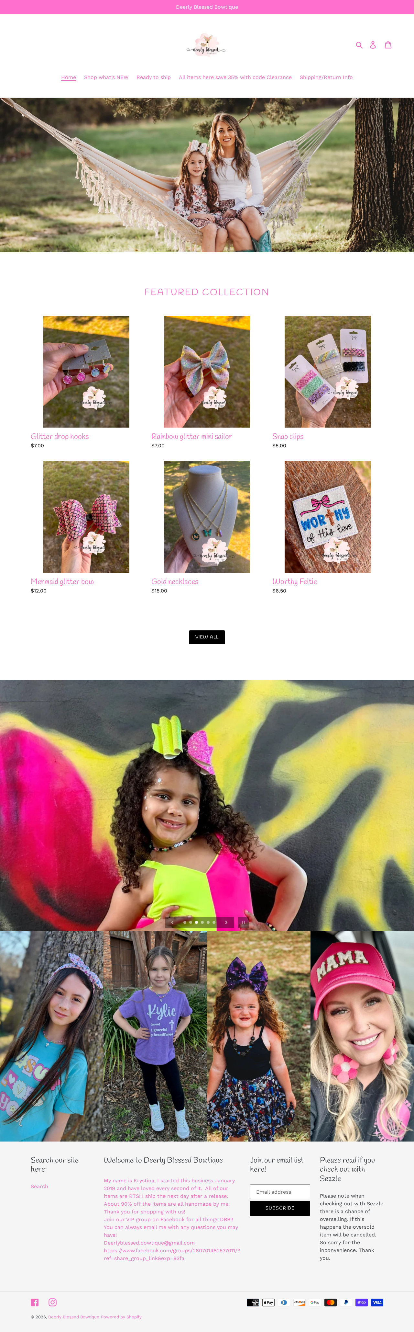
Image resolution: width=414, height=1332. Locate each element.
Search (39, 1186)
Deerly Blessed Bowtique (73, 1317)
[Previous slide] (172, 922)
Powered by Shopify (121, 1317)
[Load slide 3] (197, 923)
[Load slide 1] (185, 923)
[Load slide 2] (191, 923)
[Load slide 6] (214, 923)
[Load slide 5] (209, 923)
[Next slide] (226, 922)
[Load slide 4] (203, 923)
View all (207, 637)
